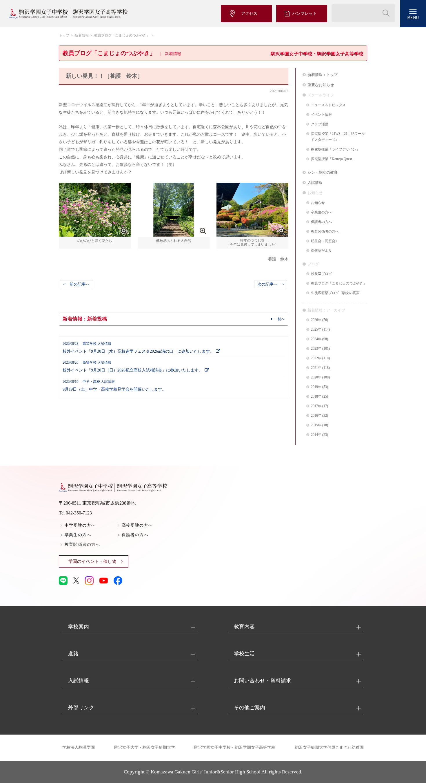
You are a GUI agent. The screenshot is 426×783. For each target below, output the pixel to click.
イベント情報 (321, 115)
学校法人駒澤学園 (78, 747)
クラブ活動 (319, 124)
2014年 (316, 435)
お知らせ (318, 203)
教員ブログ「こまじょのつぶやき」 (122, 35)
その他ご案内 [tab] (249, 707)
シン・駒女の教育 (322, 172)
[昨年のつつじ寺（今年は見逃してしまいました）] (252, 236)
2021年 (316, 368)
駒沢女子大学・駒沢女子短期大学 (144, 747)
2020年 (316, 377)
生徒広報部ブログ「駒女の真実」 (337, 293)
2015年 (316, 425)
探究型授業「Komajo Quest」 (333, 159)
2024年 (316, 339)
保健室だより (321, 251)
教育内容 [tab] (244, 627)
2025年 (316, 329)
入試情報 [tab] (78, 681)
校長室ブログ (321, 274)
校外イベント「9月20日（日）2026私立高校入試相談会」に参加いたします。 (133, 366)
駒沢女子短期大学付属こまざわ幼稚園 (329, 747)
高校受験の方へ (137, 525)
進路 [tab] (73, 654)
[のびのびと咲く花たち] (95, 236)
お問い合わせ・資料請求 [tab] (262, 681)
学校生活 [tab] (244, 654)
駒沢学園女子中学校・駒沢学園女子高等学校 (234, 747)
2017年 (316, 406)
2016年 (316, 416)
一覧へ (279, 319)
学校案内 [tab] (78, 627)
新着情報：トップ (322, 74)
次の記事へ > (270, 284)
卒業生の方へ (321, 212)
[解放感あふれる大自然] (174, 236)
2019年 (316, 387)
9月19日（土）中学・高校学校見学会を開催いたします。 (114, 386)
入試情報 (315, 182)
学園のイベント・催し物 (92, 561)
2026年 (316, 320)
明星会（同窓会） (325, 241)
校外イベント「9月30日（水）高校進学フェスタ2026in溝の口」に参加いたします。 (138, 348)
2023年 (316, 349)
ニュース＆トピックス (328, 105)
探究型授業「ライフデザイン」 (335, 149)
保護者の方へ (321, 222)
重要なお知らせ (320, 85)
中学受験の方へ (80, 525)
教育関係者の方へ (325, 231)
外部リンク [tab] (81, 707)
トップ (64, 35)
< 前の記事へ (76, 284)
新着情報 (82, 35)
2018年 (316, 396)
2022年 (316, 358)
